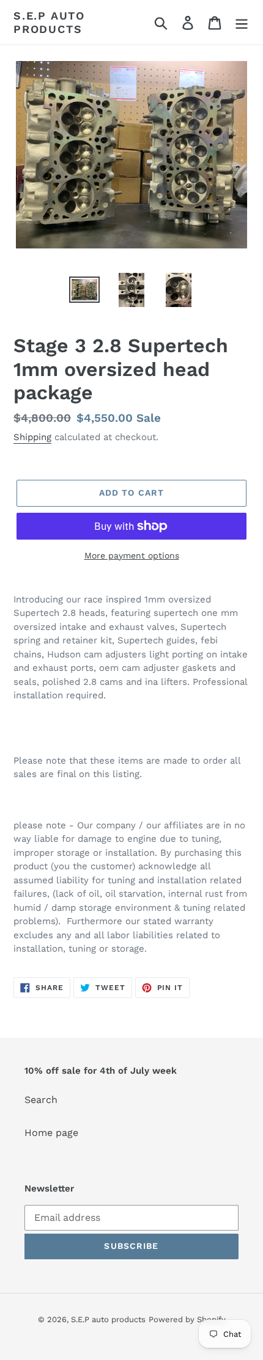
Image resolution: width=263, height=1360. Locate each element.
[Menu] (241, 22)
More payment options (131, 555)
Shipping (32, 437)
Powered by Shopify (187, 1319)
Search (40, 1099)
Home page (51, 1132)
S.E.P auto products (49, 22)
